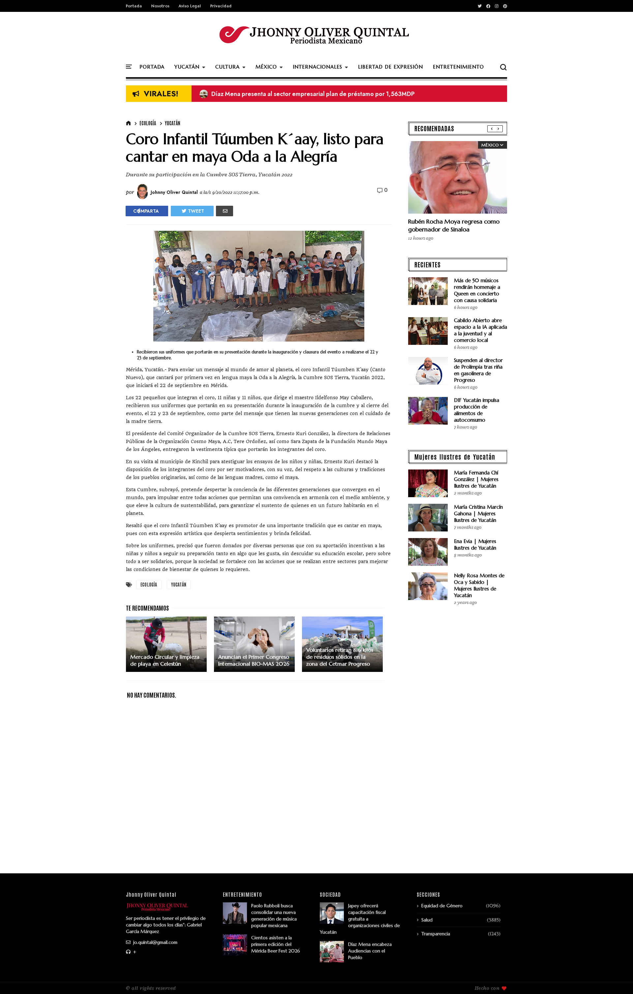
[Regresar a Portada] (616, 978)
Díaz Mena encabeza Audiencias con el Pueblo (370, 950)
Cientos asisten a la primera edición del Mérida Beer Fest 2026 (275, 944)
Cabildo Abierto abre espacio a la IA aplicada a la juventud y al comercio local (480, 330)
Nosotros (160, 6)
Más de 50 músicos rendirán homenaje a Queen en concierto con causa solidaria (477, 290)
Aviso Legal (190, 6)
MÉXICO (266, 67)
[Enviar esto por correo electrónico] (224, 211)
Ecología (147, 123)
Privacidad (221, 6)
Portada (134, 6)
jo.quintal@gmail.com (154, 942)
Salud (427, 920)
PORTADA (152, 67)
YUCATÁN (186, 67)
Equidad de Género (442, 906)
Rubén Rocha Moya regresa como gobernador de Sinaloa (453, 225)
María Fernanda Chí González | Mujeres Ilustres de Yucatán (476, 479)
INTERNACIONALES (317, 67)
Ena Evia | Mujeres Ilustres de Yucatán (475, 544)
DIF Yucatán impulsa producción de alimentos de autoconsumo (476, 410)
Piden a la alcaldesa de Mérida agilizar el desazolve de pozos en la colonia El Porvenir (321, 94)
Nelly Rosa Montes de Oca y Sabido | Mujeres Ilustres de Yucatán (479, 585)
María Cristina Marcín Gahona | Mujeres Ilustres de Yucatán (478, 513)
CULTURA (227, 67)
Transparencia (435, 934)
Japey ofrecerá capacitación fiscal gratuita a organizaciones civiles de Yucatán (360, 919)
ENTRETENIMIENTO (458, 67)
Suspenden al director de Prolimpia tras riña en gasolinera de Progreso (478, 370)
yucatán (172, 123)
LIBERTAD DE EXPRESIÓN (390, 67)
